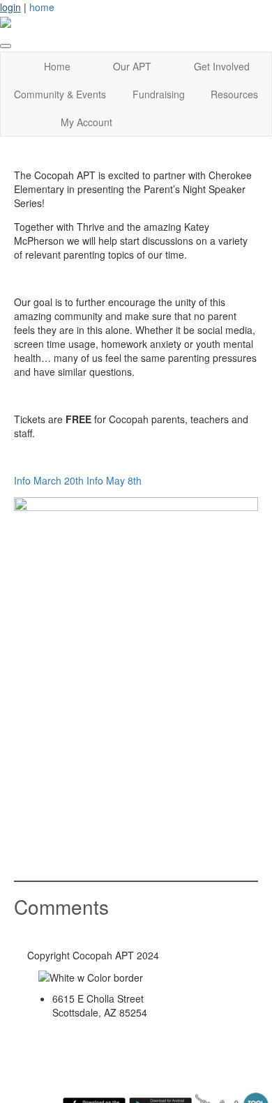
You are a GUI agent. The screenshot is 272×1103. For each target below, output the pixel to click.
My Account (86, 122)
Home (57, 66)
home (41, 7)
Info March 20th (49, 480)
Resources (234, 94)
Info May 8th (114, 480)
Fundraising (159, 94)
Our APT (132, 66)
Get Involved (222, 66)
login (10, 7)
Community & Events (60, 94)
